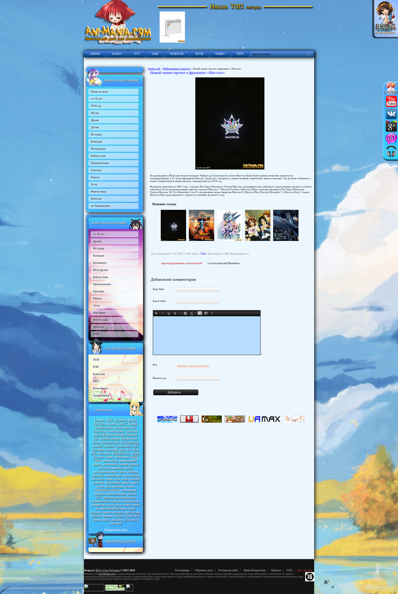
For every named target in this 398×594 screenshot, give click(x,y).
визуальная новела (105, 471)
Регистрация (182, 570)
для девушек (131, 475)
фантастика (132, 512)
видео (129, 467)
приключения (100, 501)
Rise (136, 449)
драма (109, 478)
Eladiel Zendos (104, 427)
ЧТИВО (220, 54)
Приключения (100, 163)
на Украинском (100, 206)
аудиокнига (110, 464)
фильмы (108, 515)
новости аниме (116, 493)
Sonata (136, 453)
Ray (129, 449)
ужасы (106, 512)
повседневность (125, 497)
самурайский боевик (113, 508)
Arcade (111, 423)
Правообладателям (254, 570)
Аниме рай (154, 68)
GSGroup (132, 431)
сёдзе (118, 504)
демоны (132, 471)
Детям (95, 127)
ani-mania (120, 419)
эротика (117, 519)
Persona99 (111, 449)
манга (126, 482)
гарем (122, 471)
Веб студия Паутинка (108, 570)
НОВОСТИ (177, 54)
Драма (95, 120)
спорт (131, 508)
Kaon (134, 438)
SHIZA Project (121, 453)
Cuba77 (122, 423)
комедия (98, 482)
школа (97, 519)
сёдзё (110, 504)
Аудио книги (101, 395)
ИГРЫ (199, 54)
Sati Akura (104, 453)
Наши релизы (99, 91)
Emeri (119, 427)
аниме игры (110, 460)
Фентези (96, 198)
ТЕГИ (240, 54)
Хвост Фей (133, 515)
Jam (96, 438)
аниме (98, 460)
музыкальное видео (107, 490)
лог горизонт (113, 482)
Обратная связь (204, 570)
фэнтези (119, 515)
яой (119, 523)
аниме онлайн (128, 460)
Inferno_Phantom (126, 434)
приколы (115, 501)
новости (99, 493)
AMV (109, 419)
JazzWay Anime (109, 438)
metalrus (109, 445)
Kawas (96, 442)
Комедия (96, 141)
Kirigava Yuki (110, 442)
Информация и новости (176, 68)
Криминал (99, 262)
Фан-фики (99, 312)
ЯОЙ (96, 334)
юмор (134, 519)
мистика (118, 486)
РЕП (96, 381)
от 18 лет (96, 98)
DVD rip (96, 106)
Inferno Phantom (104, 434)
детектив (97, 475)
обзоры (132, 493)
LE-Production (129, 442)
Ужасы (95, 177)
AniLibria (100, 423)
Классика (99, 374)
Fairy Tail (130, 427)
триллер (96, 512)
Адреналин (122, 456)
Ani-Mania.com (106, 573)
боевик (123, 464)
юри (113, 523)
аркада (97, 464)
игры (124, 478)
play (122, 449)
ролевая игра (131, 501)
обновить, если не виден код (193, 365)
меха (108, 486)
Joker (203, 253)
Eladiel (133, 423)
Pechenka (98, 449)
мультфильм (128, 490)
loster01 (98, 445)
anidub (132, 419)
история (134, 478)
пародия (108, 497)
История (96, 134)
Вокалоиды (100, 388)
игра (117, 478)
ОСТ (137, 54)
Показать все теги (115, 529)
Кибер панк (98, 156)
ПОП (96, 359)
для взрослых (113, 475)
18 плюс (99, 419)
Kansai (125, 438)
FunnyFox (99, 431)
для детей (97, 478)
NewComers (123, 445)
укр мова (118, 512)
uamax (109, 456)
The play (98, 456)
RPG (94, 453)
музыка (129, 486)
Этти (94, 184)
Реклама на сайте (228, 570)
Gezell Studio (116, 431)
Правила (276, 570)
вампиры (118, 467)
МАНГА (117, 54)
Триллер (96, 170)
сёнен (127, 504)
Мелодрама (98, 148)
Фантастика (98, 191)
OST (135, 445)
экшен (106, 519)
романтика (98, 504)
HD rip (95, 113)
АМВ (155, 54)
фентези (96, 515)
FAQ (289, 570)
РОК (96, 367)
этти (126, 519)
